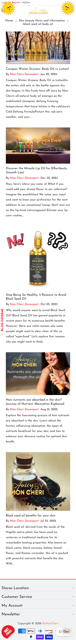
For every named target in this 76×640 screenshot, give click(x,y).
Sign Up (55, 333)
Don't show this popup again (40, 342)
